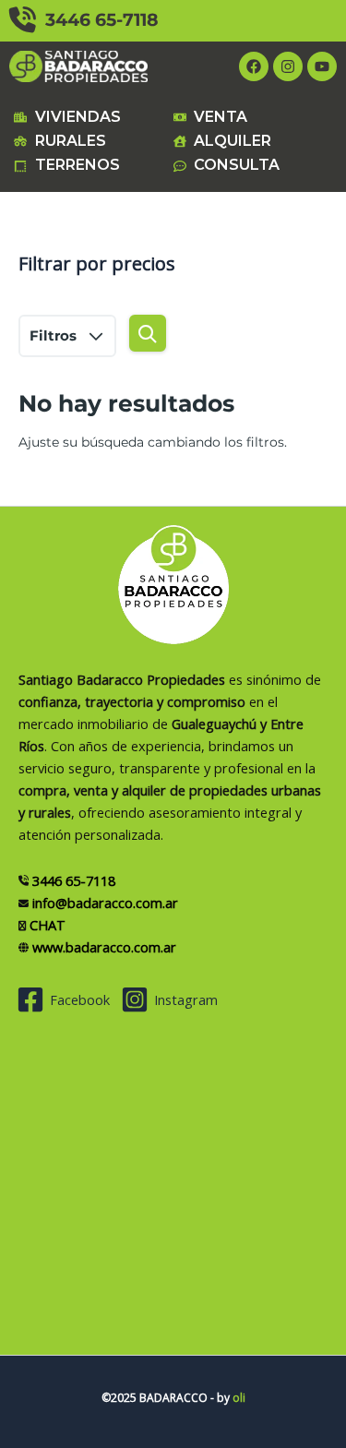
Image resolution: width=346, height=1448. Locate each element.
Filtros (55, 335)
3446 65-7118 (97, 19)
